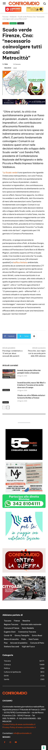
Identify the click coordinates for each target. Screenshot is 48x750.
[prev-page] (4, 407)
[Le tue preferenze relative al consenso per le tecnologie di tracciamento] (43, 747)
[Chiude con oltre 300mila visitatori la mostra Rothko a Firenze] (8, 398)
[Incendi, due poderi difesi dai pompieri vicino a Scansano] (8, 373)
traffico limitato (20, 262)
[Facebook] (4, 742)
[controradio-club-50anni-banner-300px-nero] (24, 459)
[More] (34, 336)
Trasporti (20, 23)
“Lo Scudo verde (9, 172)
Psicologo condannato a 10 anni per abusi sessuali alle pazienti (12, 353)
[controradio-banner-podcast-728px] (24, 104)
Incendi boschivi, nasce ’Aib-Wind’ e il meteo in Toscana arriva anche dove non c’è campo (31, 385)
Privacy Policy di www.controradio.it (19, 727)
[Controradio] (24, 3)
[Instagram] (10, 742)
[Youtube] (16, 742)
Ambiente (13, 23)
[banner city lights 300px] (24, 542)
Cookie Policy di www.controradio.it (18, 724)
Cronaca (5, 402)
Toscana (5, 23)
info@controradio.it (22, 733)
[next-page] (7, 407)
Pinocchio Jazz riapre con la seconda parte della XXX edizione (37, 353)
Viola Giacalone (7, 66)
